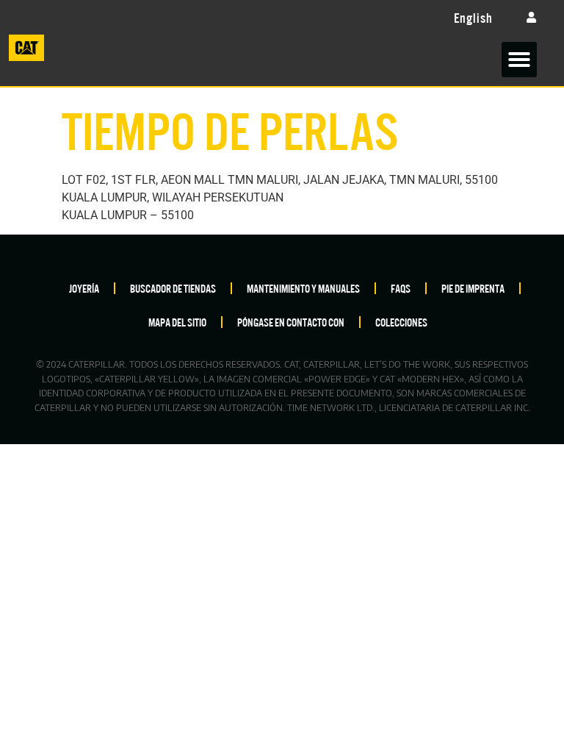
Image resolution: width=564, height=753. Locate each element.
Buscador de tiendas (173, 288)
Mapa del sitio (177, 322)
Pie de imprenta (473, 288)
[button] (519, 59)
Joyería (84, 288)
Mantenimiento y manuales (303, 288)
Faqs (401, 288)
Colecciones (401, 322)
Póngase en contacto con (290, 322)
